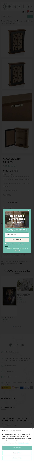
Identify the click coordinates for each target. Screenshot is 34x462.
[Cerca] (32, 428)
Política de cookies (23, 443)
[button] (28, 210)
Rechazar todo (17, 458)
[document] (17, 231)
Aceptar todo (17, 447)
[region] (17, 445)
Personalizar (17, 453)
